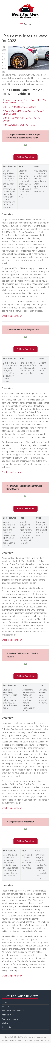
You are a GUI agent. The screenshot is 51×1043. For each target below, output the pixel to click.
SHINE (8, 107)
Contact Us (6, 1027)
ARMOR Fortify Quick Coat (24, 107)
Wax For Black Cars (10, 1019)
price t (14, 640)
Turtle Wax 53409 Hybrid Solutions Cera (23, 111)
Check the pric (8, 316)
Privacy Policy (27, 1040)
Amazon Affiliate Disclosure (11, 1040)
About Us (5, 1006)
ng (15, 114)
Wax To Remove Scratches (13, 1011)
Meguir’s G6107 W (13, 125)
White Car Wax (7, 1015)
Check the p (7, 472)
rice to (15, 472)
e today (18, 316)
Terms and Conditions (41, 1040)
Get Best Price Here (25, 157)
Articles (5, 1023)
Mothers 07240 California (16, 118)
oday (19, 640)
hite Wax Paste (29, 125)
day (20, 472)
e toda (18, 976)
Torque (8, 100)
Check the (6, 640)
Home (4, 1002)
